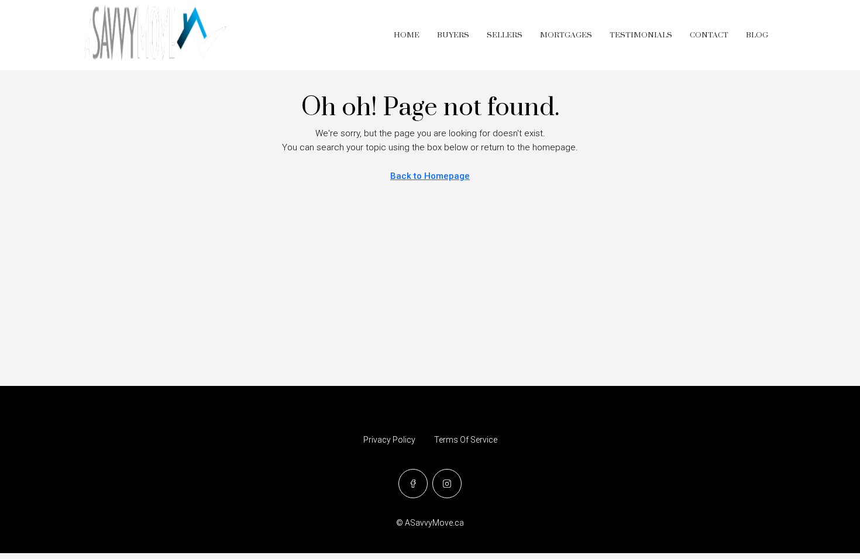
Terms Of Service (465, 439)
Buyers (453, 35)
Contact (709, 35)
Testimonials (641, 35)
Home (406, 35)
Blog (757, 35)
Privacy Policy (389, 439)
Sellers (504, 35)
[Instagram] (447, 483)
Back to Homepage (430, 176)
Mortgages (566, 35)
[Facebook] (413, 483)
